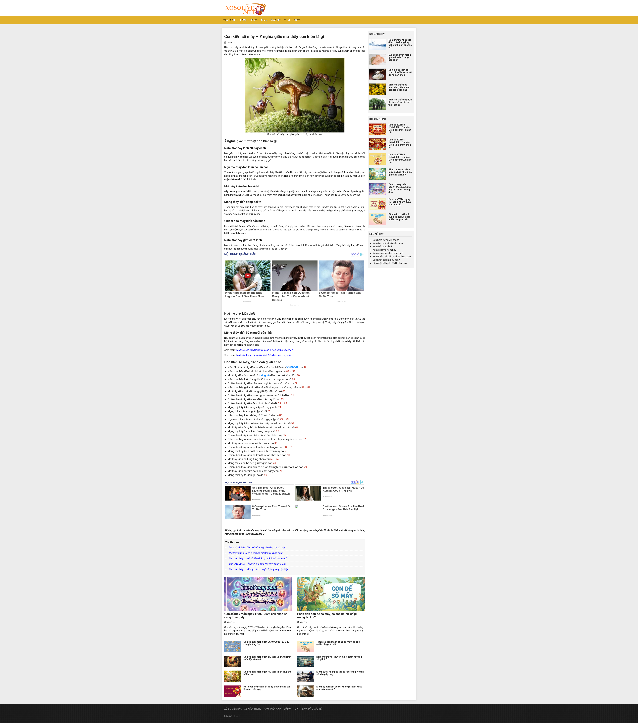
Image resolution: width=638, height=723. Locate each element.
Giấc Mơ (275, 20)
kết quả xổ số (385, 246)
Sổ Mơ (287, 708)
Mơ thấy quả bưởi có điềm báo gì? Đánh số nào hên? (256, 553)
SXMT (394, 263)
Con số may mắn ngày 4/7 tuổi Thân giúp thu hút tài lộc (267, 673)
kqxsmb (382, 250)
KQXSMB (387, 240)
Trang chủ (229, 20)
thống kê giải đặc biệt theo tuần (394, 256)
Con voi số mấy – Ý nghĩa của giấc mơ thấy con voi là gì (257, 564)
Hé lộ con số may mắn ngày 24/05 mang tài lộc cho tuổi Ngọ (266, 687)
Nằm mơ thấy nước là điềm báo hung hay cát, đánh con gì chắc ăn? (400, 44)
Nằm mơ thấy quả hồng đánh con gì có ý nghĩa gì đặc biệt (258, 569)
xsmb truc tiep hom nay (390, 253)
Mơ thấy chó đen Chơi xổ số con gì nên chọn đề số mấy (264, 350)
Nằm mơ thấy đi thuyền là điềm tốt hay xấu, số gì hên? (339, 658)
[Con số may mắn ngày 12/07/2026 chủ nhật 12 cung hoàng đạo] (258, 594)
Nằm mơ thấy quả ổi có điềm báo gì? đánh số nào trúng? (258, 558)
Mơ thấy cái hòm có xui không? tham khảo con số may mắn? (339, 687)
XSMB (243, 20)
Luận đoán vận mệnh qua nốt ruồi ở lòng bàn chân (399, 57)
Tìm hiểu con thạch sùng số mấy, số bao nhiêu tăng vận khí (338, 643)
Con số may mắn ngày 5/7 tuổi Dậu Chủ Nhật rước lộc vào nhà (267, 658)
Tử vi (287, 20)
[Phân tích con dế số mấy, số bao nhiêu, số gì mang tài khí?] (331, 594)
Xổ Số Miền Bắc (233, 708)
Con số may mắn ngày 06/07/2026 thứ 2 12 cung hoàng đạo (266, 643)
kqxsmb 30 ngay (391, 259)
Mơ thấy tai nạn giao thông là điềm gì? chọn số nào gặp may (340, 673)
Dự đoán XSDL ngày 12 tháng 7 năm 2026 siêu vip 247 (399, 202)
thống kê (264, 375)
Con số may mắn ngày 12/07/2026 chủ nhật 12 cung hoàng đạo (255, 615)
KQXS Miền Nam (272, 708)
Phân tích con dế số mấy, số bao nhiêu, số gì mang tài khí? (327, 615)
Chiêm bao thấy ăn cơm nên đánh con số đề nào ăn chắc (400, 72)
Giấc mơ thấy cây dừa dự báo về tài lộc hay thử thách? (400, 102)
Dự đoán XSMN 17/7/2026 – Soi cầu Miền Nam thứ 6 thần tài (399, 143)
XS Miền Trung (252, 708)
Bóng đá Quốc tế (311, 708)
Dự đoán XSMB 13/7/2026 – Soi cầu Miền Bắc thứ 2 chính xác (399, 158)
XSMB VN (292, 367)
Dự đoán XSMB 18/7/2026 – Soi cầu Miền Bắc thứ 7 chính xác (399, 128)
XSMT (253, 20)
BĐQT (297, 20)
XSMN (264, 20)
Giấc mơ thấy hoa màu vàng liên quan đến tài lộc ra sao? (399, 87)
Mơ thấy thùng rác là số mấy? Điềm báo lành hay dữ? (263, 355)
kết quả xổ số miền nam (390, 243)
